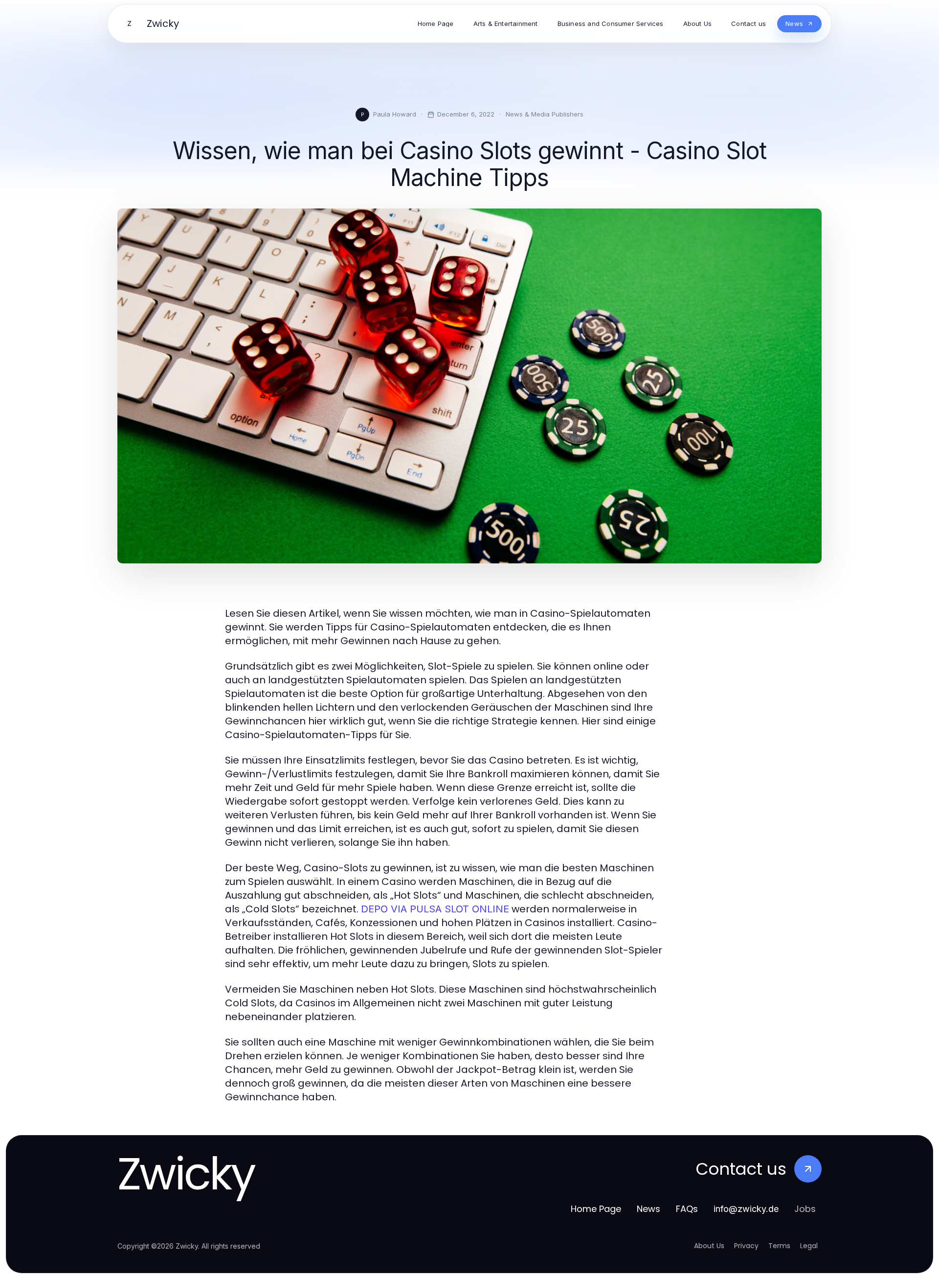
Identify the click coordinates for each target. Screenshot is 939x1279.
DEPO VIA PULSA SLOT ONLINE (435, 909)
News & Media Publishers (544, 114)
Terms (779, 1246)
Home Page (596, 1209)
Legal (809, 1246)
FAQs (687, 1209)
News (648, 1209)
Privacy (746, 1246)
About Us (709, 1246)
